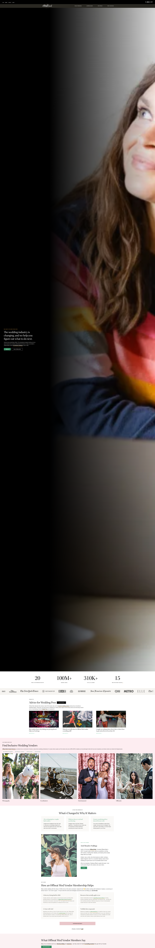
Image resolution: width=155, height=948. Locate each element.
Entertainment (82, 801)
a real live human (62, 913)
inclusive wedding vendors (63, 706)
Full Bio (84, 867)
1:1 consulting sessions (88, 943)
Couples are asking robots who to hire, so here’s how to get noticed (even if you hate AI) (110, 730)
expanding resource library (99, 897)
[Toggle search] (146, 2)
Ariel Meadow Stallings (18, 345)
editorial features (93, 911)
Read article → (32, 733)
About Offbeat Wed (17, 349)
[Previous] (4, 777)
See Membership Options (77, 923)
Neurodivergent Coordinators (19, 751)
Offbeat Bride (93, 849)
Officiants (119, 801)
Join (3, 2)
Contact (9, 2)
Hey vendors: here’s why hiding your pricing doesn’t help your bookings (43, 730)
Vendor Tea (44, 709)
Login (13, 2)
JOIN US (7, 349)
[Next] (150, 777)
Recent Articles (61, 702)
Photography (6, 801)
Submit (6, 2)
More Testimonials (46, 946)
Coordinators (44, 801)
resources (69, 943)
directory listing (60, 943)
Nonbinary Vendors (30, 751)
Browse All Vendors (38, 751)
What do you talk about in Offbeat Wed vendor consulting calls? (75, 730)
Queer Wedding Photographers (8, 751)
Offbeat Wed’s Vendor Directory (8, 749)
